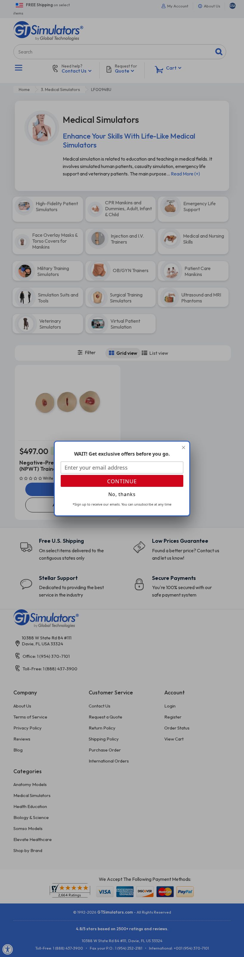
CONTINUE (122, 481)
